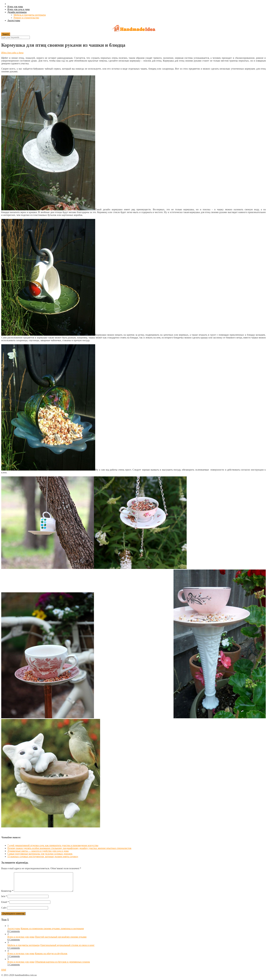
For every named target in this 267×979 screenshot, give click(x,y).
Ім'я (4, 896)
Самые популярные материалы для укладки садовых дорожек (39, 853)
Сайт (3, 907)
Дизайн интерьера (17, 12)
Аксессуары (13, 20)
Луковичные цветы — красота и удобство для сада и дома (38, 851)
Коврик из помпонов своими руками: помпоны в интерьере (52, 928)
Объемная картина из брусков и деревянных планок (62, 961)
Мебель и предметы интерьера (30, 15)
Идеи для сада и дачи (18, 9)
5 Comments (13, 956)
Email (5, 902)
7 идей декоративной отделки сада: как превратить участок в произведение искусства (52, 845)
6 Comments (13, 939)
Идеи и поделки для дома (20, 937)
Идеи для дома (15, 6)
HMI (3, 970)
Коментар (7, 891)
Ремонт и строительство (26, 17)
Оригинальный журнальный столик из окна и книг (67, 945)
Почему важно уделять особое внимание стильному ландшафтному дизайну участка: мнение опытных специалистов (69, 848)
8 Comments (13, 931)
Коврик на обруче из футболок (51, 953)
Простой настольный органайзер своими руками (61, 937)
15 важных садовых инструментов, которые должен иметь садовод (42, 856)
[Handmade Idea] (133, 28)
